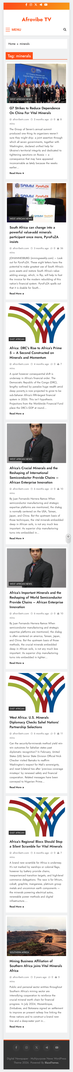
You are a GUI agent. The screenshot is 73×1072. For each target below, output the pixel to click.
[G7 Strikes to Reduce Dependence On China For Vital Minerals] (36, 83)
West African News (21, 99)
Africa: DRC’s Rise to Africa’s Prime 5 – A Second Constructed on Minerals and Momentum (36, 353)
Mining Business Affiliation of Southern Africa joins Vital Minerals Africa (36, 966)
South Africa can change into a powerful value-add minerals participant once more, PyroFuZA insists (34, 234)
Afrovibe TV (36, 19)
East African (17, 339)
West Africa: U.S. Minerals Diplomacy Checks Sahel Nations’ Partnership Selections (34, 722)
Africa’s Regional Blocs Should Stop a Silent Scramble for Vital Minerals (36, 844)
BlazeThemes (51, 1062)
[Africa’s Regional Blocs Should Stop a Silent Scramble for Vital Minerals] (36, 817)
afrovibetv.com (21, 119)
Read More (16, 173)
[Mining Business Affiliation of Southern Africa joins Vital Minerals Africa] (36, 936)
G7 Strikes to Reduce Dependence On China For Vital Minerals (35, 110)
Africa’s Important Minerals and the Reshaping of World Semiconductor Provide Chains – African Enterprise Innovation (36, 599)
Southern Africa (19, 952)
